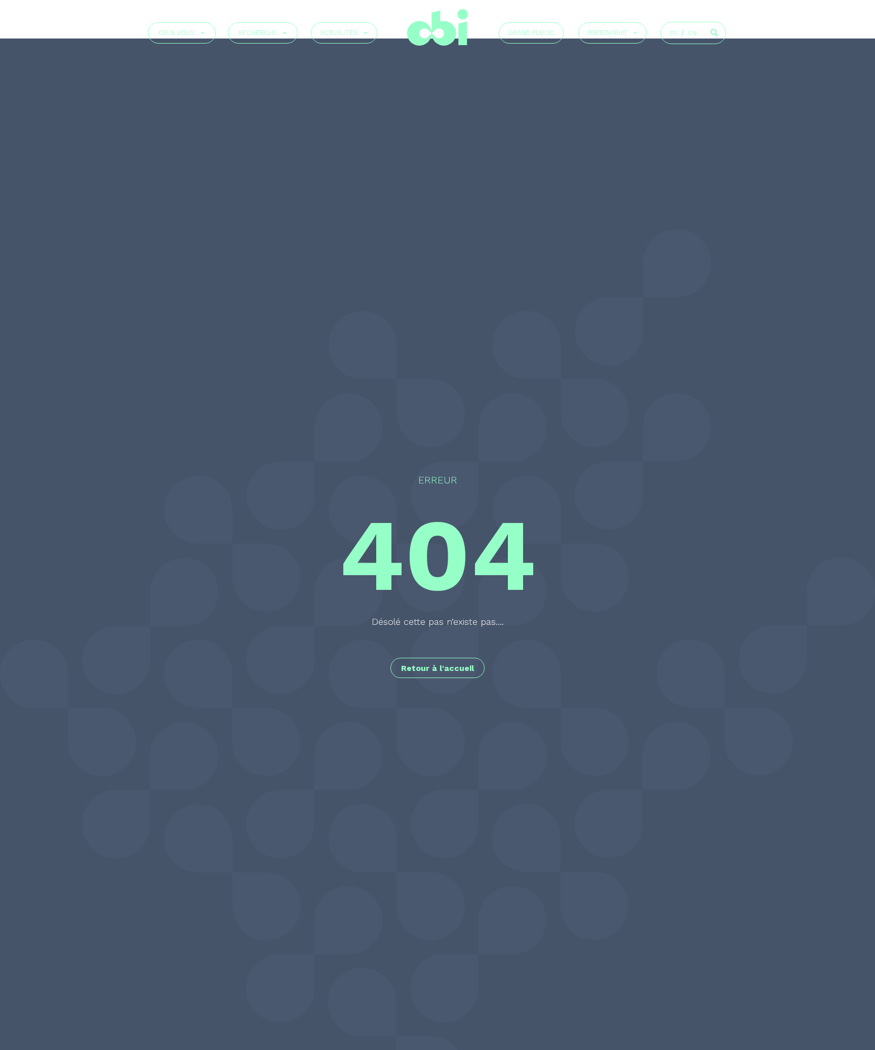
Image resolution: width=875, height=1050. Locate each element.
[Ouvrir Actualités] (365, 33)
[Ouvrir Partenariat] (635, 33)
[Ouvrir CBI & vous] (202, 33)
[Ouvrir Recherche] (284, 33)
